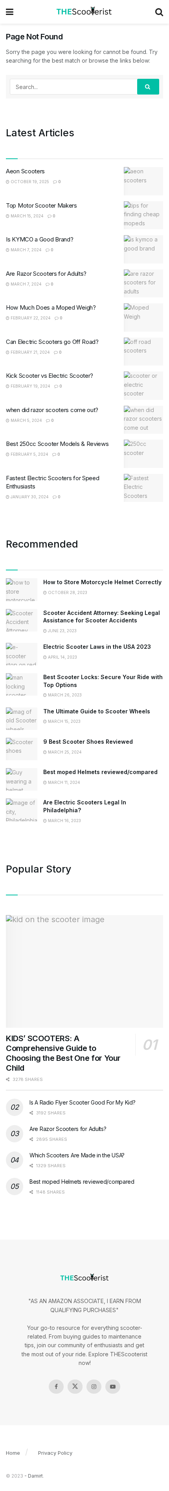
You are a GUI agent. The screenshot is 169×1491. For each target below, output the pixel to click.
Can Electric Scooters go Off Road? (52, 341)
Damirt (35, 1476)
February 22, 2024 (30, 318)
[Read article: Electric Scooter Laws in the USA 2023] (21, 654)
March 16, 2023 (64, 820)
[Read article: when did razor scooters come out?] (143, 420)
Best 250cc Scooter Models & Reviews (57, 443)
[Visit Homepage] (84, 12)
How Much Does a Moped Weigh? (51, 307)
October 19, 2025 (29, 181)
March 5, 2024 (25, 420)
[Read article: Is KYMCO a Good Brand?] (143, 249)
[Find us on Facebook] (56, 1387)
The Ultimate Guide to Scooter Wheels (96, 711)
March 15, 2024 (26, 216)
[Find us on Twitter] (75, 1387)
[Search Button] (159, 12)
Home (13, 1453)
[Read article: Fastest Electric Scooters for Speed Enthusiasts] (143, 488)
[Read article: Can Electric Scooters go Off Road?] (143, 352)
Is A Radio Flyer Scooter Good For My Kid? (82, 1102)
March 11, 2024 (63, 782)
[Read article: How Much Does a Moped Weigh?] (143, 317)
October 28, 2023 (67, 592)
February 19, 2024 (29, 386)
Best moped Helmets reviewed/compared (100, 772)
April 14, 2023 (62, 657)
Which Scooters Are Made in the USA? (77, 1155)
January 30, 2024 (29, 496)
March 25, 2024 (64, 752)
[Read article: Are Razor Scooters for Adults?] (143, 283)
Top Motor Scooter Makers (41, 205)
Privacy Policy (55, 1453)
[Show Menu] (9, 12)
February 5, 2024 (28, 454)
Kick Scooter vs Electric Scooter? (49, 375)
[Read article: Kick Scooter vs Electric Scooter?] (143, 385)
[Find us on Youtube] (112, 1387)
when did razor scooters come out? (52, 410)
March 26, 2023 (64, 695)
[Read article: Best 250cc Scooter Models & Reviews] (143, 454)
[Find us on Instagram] (93, 1387)
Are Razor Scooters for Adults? (46, 273)
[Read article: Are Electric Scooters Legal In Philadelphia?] (21, 809)
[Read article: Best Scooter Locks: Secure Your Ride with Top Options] (21, 684)
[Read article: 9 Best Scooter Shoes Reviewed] (21, 749)
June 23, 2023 (62, 630)
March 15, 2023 (64, 721)
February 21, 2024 (29, 352)
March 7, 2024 (25, 249)
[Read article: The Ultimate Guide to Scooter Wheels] (21, 718)
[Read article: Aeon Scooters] (143, 181)
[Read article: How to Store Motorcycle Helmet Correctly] (21, 589)
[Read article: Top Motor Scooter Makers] (143, 215)
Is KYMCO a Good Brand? (39, 239)
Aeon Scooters (25, 171)
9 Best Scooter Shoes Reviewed (88, 741)
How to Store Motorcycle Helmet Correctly (102, 582)
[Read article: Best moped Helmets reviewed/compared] (21, 779)
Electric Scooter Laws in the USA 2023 (97, 646)
